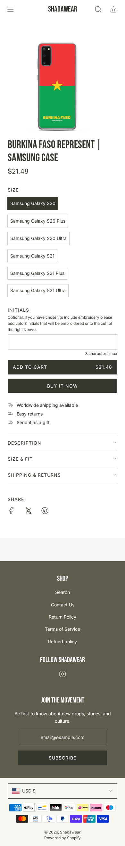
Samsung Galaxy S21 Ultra (38, 290)
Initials (18, 310)
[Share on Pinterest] (45, 511)
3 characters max (101, 353)
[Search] (98, 9)
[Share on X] (28, 511)
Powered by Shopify (62, 837)
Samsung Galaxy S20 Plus (37, 221)
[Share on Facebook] (11, 511)
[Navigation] (10, 9)
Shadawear (62, 9)
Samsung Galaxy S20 (32, 203)
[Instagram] (62, 674)
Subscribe (62, 757)
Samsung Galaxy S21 (32, 256)
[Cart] (113, 9)
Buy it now (62, 386)
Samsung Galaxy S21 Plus (37, 273)
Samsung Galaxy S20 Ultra (38, 238)
